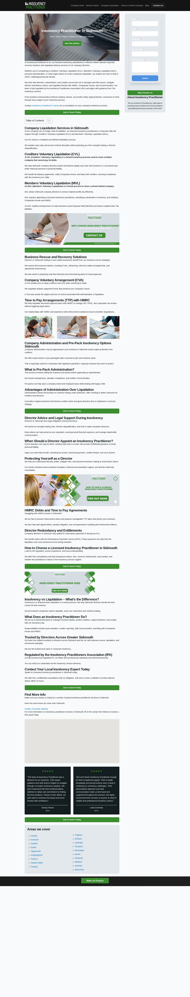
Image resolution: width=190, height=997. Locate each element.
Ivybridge (79, 843)
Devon (77, 854)
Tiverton (34, 859)
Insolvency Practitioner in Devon (45, 106)
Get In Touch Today (72, 112)
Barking (44, 709)
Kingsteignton (37, 855)
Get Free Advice (72, 43)
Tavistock (79, 846)
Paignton (78, 835)
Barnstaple (79, 850)
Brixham (78, 839)
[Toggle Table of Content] (47, 121)
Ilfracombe (79, 870)
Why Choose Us (145, 93)
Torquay (34, 867)
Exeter (33, 847)
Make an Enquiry (95, 880)
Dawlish (34, 843)
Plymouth (79, 858)
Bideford (78, 862)
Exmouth (36, 709)
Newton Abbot (37, 863)
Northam (78, 866)
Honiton (28, 709)
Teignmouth (36, 851)
